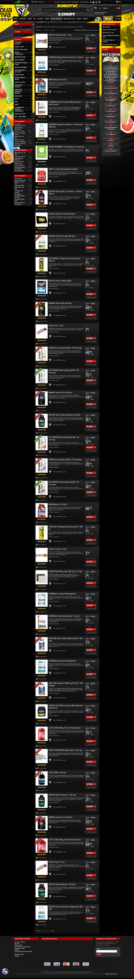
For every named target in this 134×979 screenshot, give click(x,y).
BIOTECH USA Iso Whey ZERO (60, 281)
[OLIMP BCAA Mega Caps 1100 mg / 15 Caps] (42, 577)
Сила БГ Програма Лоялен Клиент (23, 951)
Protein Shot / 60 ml (20, 156)
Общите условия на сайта (111, 973)
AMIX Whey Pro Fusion (58, 79)
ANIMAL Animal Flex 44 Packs (60, 392)
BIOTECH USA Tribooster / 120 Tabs (62, 795)
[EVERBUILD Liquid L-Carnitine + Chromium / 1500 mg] (42, 130)
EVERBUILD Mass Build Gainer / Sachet (64, 616)
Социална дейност (84, 2)
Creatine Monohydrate (20, 142)
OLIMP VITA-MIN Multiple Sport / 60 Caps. (65, 750)
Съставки (40, 19)
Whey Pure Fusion (19, 140)
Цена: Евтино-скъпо (54, 26)
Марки (30, 19)
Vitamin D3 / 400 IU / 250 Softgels (20, 144)
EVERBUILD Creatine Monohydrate (62, 594)
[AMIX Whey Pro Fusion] (42, 510)
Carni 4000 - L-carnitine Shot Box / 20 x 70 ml (20, 195)
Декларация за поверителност (23, 946)
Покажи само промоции (92, 30)
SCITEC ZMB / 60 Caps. (57, 772)
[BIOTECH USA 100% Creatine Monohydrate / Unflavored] (42, 711)
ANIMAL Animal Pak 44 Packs (60, 303)
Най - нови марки (20, 117)
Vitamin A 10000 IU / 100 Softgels (20, 203)
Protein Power (18, 163)
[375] (52, 30)
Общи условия (18, 945)
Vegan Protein (18, 178)
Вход (119, 19)
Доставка (57, 2)
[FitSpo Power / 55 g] (42, 868)
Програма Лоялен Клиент (110, 45)
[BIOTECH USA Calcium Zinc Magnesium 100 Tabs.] (42, 912)
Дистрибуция (75, 2)
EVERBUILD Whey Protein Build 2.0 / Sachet (66, 57)
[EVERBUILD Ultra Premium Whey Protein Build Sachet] (42, 108)
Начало (15, 19)
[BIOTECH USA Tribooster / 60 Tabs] (42, 890)
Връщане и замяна (20, 948)
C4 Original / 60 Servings (19, 191)
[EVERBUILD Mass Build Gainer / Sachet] (42, 622)
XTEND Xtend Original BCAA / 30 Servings (65, 459)
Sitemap (17, 956)
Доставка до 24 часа (108, 32)
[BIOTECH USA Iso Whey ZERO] (42, 287)
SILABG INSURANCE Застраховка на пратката (66, 147)
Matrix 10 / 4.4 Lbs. (19, 131)
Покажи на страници (79, 30)
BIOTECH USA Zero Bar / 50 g (60, 35)
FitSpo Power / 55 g (56, 862)
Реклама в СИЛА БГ (20, 942)
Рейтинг (81, 26)
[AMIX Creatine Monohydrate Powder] (42, 175)
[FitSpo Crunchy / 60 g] (42, 555)
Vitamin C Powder (19, 161)
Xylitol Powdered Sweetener (19, 159)
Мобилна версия (19, 954)
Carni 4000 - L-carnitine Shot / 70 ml (20, 124)
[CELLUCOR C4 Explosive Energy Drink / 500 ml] (42, 533)
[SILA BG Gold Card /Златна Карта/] (42, 220)
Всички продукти (56, 19)
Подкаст (85, 19)
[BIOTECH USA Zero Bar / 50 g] (42, 41)
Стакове (46, 19)
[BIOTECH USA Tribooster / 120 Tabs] (42, 801)
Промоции (22, 19)
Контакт (69, 2)
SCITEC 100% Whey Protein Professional (65, 728)
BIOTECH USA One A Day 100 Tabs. (62, 236)
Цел (34, 19)
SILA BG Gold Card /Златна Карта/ (62, 214)
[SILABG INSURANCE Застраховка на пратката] (42, 153)
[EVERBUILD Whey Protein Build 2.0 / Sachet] (42, 63)
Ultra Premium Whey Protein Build (20, 168)
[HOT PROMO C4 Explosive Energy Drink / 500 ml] (42, 264)
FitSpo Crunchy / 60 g (57, 549)
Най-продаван (74, 26)
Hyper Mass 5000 (19, 185)
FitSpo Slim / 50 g (56, 325)
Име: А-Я (46, 26)
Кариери (17, 950)
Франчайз (41, 2)
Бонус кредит (106, 27)
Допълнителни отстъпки (110, 30)
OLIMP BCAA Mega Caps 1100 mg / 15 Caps (65, 571)
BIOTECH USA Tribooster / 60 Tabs (62, 884)
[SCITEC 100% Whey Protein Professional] (42, 734)
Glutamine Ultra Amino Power (19, 128)
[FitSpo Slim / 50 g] (42, 331)
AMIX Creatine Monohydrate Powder (63, 169)
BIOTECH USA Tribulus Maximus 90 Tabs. (65, 415)
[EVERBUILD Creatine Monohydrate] (42, 600)
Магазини (63, 2)
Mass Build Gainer (19, 171)
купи (118, 8)
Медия (79, 19)
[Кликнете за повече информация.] (50, 47)
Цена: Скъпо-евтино (65, 26)
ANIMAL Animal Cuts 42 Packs (60, 817)
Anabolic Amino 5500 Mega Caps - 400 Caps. (20, 182)
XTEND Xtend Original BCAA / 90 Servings (65, 348)
